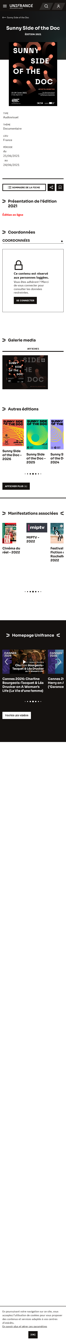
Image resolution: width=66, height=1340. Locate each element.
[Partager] (51, 187)
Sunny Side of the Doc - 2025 (36, 458)
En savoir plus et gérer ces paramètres (24, 1326)
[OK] (33, 1334)
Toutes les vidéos (16, 715)
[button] (43, 360)
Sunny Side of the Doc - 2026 (12, 455)
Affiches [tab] (33, 348)
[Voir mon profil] (58, 6)
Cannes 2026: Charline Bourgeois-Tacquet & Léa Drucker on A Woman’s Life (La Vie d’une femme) (23, 685)
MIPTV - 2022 (32, 539)
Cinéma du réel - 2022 (11, 550)
